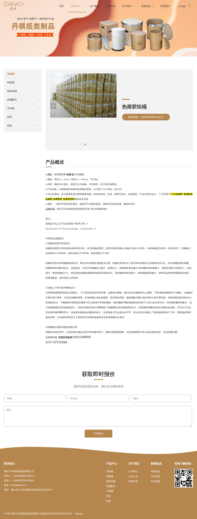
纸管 (9, 117)
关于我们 (128, 6)
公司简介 (133, 471)
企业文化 (133, 476)
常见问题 (155, 481)
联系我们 (165, 6)
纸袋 (9, 125)
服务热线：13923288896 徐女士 (146, 117)
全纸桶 (10, 74)
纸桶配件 (12, 99)
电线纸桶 (12, 91)
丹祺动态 (155, 471)
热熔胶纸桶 (60, 174)
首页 (61, 6)
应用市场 (110, 6)
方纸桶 (10, 108)
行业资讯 (155, 476)
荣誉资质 (133, 481)
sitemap (79, 513)
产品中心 (77, 6)
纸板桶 (10, 82)
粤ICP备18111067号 (62, 513)
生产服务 (94, 6)
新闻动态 (147, 6)
